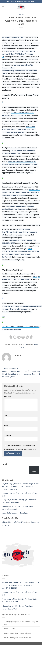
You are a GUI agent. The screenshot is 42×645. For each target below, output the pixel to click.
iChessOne (19, 192)
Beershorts (9, 254)
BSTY (35, 277)
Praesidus (23, 70)
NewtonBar (13, 240)
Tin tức (21, 14)
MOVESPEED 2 (10, 115)
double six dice (17, 37)
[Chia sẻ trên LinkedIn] (31, 337)
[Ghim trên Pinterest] (27, 337)
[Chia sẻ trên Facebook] (15, 337)
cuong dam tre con (25, 240)
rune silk (21, 132)
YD (16, 54)
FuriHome (8, 195)
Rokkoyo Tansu (10, 153)
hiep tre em (12, 209)
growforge (13, 132)
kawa (7, 132)
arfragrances (14, 70)
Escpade (10, 329)
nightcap (17, 65)
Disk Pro (11, 192)
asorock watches (12, 51)
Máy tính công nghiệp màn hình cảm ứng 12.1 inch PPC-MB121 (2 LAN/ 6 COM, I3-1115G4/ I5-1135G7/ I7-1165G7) (20, 486)
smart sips (12, 162)
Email (6, 425)
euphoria (20, 115)
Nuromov (17, 329)
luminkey (20, 129)
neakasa (30, 162)
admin (31, 30)
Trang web (7, 435)
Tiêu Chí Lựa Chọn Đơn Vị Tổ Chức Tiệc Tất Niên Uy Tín (20, 593)
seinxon (27, 164)
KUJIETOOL (29, 251)
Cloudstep (21, 251)
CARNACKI (22, 113)
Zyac (18, 153)
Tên (6, 415)
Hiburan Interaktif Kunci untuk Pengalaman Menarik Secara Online (18, 607)
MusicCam (13, 251)
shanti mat (11, 164)
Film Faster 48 (21, 162)
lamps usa (20, 229)
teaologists (25, 65)
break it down (10, 54)
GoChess (26, 192)
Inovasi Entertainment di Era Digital (15, 513)
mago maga (19, 164)
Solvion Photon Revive (19, 150)
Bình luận (8, 396)
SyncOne (14, 113)
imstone (27, 129)
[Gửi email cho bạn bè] (23, 337)
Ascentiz (8, 257)
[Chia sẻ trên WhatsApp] (11, 337)
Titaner (16, 254)
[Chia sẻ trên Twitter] (19, 337)
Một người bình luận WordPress (14, 522)
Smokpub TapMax (19, 195)
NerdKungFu (7, 37)
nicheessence (24, 51)
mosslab (33, 164)
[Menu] (3, 7)
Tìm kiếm (5, 464)
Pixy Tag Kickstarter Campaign (19, 279)
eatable (32, 190)
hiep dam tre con (15, 232)
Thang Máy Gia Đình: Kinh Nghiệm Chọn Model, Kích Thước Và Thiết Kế (19, 600)
